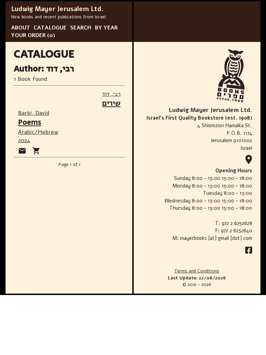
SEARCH (80, 28)
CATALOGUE (50, 28)
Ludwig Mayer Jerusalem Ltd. (57, 9)
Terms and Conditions (196, 271)
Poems (29, 122)
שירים (111, 103)
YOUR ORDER (28, 35)
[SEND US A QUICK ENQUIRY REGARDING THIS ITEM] (22, 151)
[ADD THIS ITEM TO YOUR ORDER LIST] (36, 151)
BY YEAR (106, 28)
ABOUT (20, 28)
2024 (24, 140)
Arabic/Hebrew (38, 132)
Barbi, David (33, 113)
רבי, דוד (111, 94)
